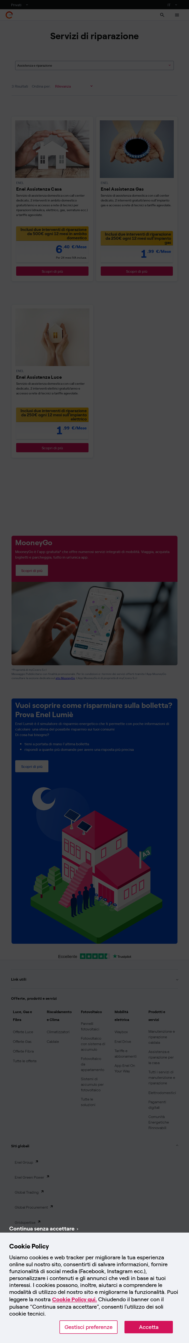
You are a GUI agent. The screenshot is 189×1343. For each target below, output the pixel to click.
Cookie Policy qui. (74, 1299)
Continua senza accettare (41, 1228)
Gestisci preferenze (88, 1327)
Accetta (149, 1327)
